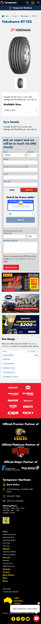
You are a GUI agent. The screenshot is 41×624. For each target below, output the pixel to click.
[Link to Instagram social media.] (18, 619)
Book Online (8, 575)
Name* (6, 159)
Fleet (5, 578)
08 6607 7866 (13, 496)
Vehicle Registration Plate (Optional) (12, 232)
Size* (5, 152)
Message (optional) (10, 240)
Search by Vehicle (9, 534)
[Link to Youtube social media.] (28, 619)
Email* (6, 174)
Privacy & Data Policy (15, 613)
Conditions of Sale (29, 613)
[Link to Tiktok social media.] (23, 619)
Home (6, 16)
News (5, 581)
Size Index (6, 589)
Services (6, 557)
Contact (6, 572)
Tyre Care (6, 543)
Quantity (30, 152)
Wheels (6, 549)
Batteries (6, 560)
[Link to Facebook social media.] (13, 619)
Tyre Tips (6, 546)
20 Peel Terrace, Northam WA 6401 (20, 490)
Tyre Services (7, 563)
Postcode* (7, 181)
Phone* (15, 167)
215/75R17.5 (32, 351)
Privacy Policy (14, 259)
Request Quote (11, 267)
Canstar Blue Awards (10, 592)
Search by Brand (9, 540)
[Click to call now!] (27, 3)
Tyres (5, 531)
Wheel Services (8, 566)
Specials (6, 569)
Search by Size (8, 537)
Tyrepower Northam (22, 8)
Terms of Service (29, 259)
